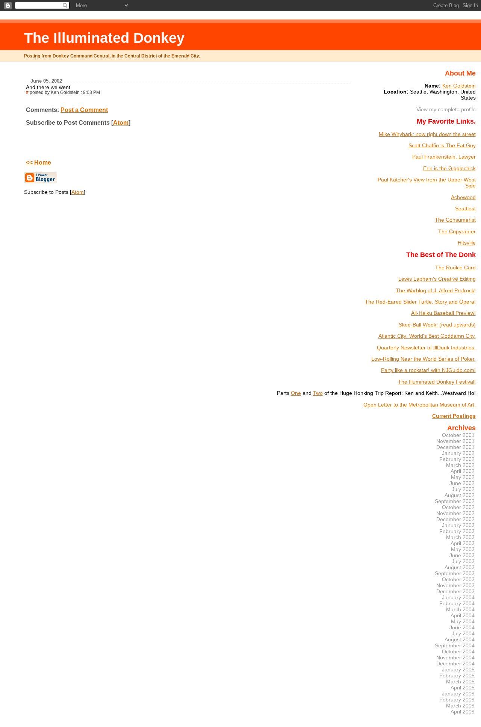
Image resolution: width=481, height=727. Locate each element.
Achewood (463, 197)
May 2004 (463, 621)
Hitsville (467, 243)
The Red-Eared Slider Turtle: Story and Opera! (420, 302)
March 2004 (460, 609)
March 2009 (460, 706)
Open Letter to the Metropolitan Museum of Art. (419, 405)
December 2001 (455, 447)
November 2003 (455, 585)
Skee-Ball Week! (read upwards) (437, 325)
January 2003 (458, 525)
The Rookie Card (455, 268)
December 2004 (455, 663)
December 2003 (455, 591)
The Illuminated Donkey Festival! (437, 382)
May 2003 (463, 549)
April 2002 (463, 471)
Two (318, 393)
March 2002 (460, 465)
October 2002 (458, 507)
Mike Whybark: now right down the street (427, 134)
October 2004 (458, 651)
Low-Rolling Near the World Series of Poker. (423, 359)
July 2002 (463, 489)
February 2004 (457, 603)
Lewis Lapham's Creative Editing (437, 279)
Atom (121, 122)
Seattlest (465, 209)
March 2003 (460, 537)
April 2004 (463, 615)
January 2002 (458, 453)
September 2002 (455, 501)
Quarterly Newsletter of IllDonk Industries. (426, 348)
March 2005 (460, 682)
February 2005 (457, 676)
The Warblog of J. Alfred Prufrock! (436, 290)
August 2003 (460, 567)
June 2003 (462, 555)
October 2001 (458, 435)
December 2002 (455, 519)
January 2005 (458, 670)
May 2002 (463, 477)
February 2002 (457, 459)
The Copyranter (457, 231)
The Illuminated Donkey (104, 38)
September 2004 (455, 645)
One (296, 393)
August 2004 (460, 639)
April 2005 (463, 688)
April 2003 (463, 543)
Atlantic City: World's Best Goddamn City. (427, 336)
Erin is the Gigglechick (449, 168)
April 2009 (463, 712)
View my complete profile (446, 109)
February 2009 (457, 700)
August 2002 (460, 495)
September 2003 (455, 573)
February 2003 (457, 531)
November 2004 (455, 657)
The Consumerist (455, 220)
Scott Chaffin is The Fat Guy (442, 145)
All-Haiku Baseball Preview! (443, 313)
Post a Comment (84, 110)
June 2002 (462, 483)
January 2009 (458, 694)
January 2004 (458, 597)
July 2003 (463, 561)
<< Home (38, 162)
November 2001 (455, 441)
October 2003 (458, 579)
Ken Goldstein (459, 86)
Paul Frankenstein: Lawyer (444, 157)
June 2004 (462, 627)
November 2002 (455, 513)
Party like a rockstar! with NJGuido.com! (428, 370)
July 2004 (463, 633)
